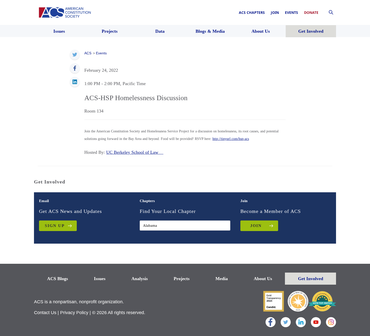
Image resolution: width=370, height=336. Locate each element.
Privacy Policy (74, 312)
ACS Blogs (57, 278)
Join (275, 12)
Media (221, 278)
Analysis (139, 278)
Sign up (55, 225)
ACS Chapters (252, 12)
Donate (311, 12)
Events (291, 12)
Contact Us (45, 312)
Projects (182, 278)
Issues (99, 278)
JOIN (256, 225)
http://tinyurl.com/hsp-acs (230, 139)
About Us (263, 278)
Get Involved (310, 278)
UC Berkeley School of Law (134, 152)
